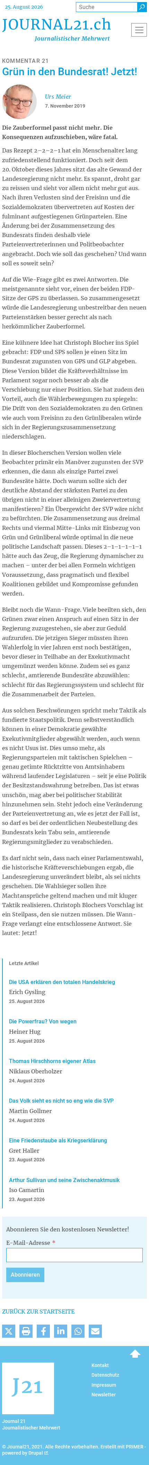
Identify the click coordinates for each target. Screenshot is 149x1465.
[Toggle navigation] (139, 29)
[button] (8, 1331)
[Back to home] (56, 29)
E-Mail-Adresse (28, 1242)
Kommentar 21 (25, 61)
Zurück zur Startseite (38, 1311)
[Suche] (142, 7)
